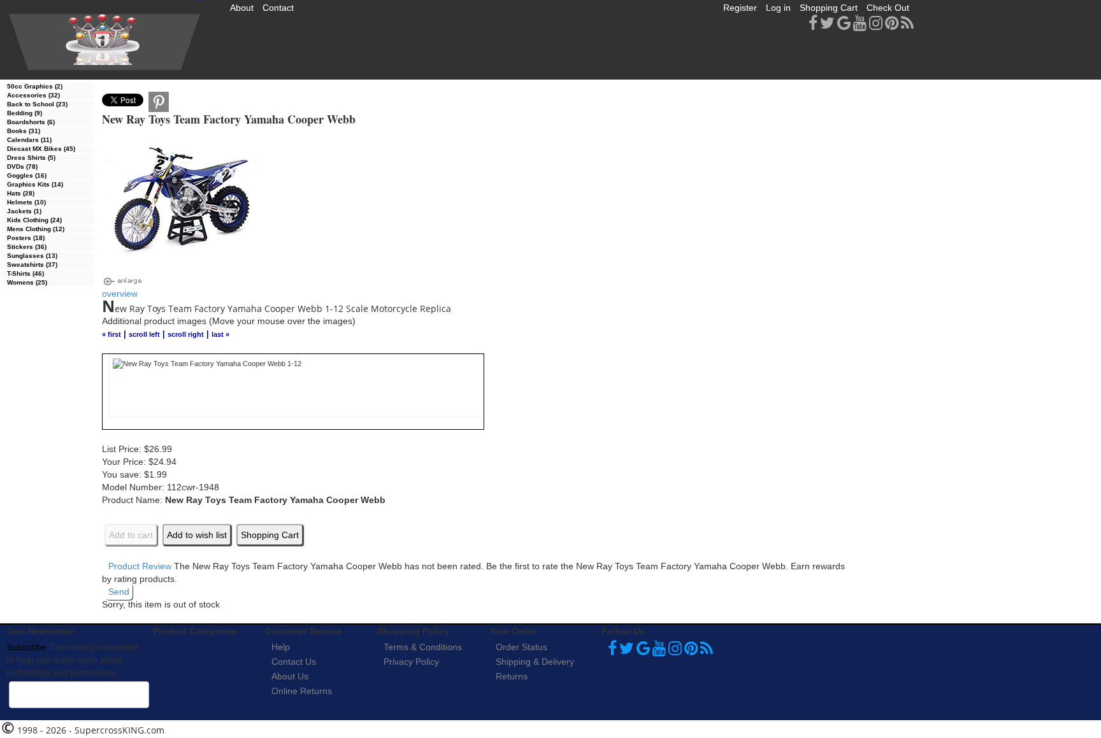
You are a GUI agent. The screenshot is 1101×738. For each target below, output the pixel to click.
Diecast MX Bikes (41, 148)
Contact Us (293, 661)
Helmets (26, 202)
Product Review (139, 566)
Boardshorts (31, 121)
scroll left (144, 334)
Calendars (29, 139)
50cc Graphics (34, 86)
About (242, 8)
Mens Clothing (35, 228)
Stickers (27, 246)
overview (120, 293)
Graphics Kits (35, 184)
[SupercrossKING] (104, 42)
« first (111, 334)
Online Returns (301, 691)
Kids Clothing (34, 220)
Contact (278, 8)
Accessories (33, 95)
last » (220, 334)
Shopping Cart (829, 8)
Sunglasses (32, 255)
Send (118, 591)
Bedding (24, 113)
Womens (27, 282)
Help (280, 647)
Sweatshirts (32, 264)
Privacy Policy (411, 661)
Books (23, 130)
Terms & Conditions (423, 647)
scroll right (186, 334)
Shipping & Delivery (535, 661)
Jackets (24, 211)
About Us (289, 676)
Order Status (521, 647)
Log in (778, 8)
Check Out (888, 8)
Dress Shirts (31, 157)
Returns (512, 676)
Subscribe (26, 647)
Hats (20, 193)
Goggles (27, 175)
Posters (26, 237)
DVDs (22, 166)
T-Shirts (25, 273)
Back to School (37, 104)
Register (740, 8)
